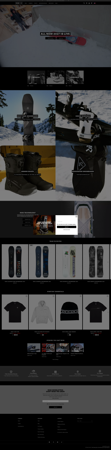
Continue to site (66, 229)
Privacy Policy (73, 224)
